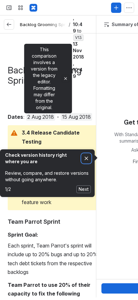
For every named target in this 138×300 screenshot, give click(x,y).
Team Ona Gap (32, 124)
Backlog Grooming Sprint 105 (49, 24)
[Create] (116, 8)
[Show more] (129, 8)
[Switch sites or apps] (20, 8)
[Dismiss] (86, 158)
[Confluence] (33, 8)
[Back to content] (9, 24)
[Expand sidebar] (9, 8)
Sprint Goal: (37, 133)
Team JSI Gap (32, 142)
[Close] (65, 78)
